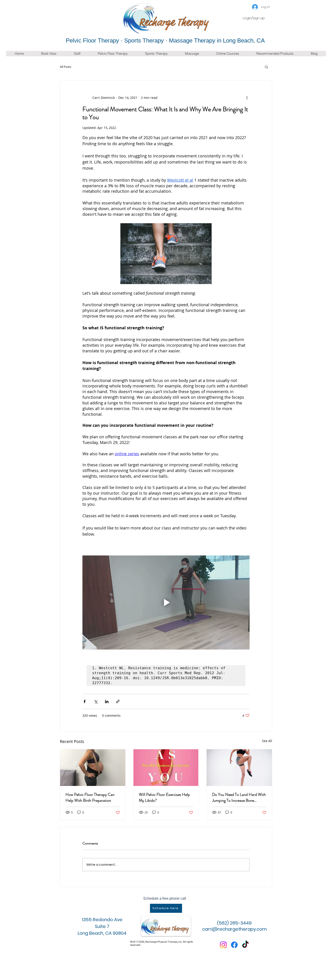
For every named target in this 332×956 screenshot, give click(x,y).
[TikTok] (245, 944)
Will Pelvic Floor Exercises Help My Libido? (164, 797)
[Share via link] (118, 701)
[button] (266, 67)
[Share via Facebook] (84, 701)
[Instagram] (223, 944)
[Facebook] (234, 944)
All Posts (65, 67)
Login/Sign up (254, 18)
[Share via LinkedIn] (107, 701)
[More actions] (247, 97)
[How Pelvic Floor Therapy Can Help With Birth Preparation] (92, 767)
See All (267, 741)
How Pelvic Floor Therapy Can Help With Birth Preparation (90, 797)
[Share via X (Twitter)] (96, 701)
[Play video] (166, 602)
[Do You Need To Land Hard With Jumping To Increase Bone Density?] (239, 767)
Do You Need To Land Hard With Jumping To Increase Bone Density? (239, 797)
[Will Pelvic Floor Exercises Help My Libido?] (166, 767)
